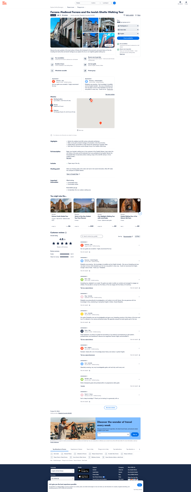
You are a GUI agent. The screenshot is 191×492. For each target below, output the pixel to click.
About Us (121, 469)
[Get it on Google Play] (83, 471)
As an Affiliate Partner (133, 474)
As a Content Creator (133, 472)
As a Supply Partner (132, 469)
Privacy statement (54, 442)
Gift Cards (121, 479)
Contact (94, 469)
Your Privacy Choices (97, 477)
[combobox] (128, 236)
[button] (62, 15)
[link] (61, 213)
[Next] (140, 213)
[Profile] (186, 2)
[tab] (59, 449)
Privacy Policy (96, 474)
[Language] (180, 2)
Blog (120, 474)
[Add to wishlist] (70, 200)
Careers (120, 472)
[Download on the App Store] (83, 477)
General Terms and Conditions (100, 479)
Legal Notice (95, 472)
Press (120, 477)
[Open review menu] (139, 245)
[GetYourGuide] (4, 3)
